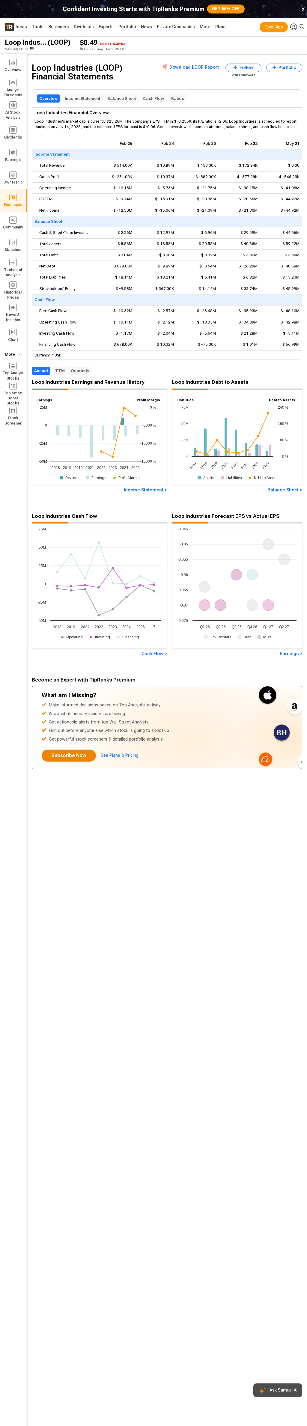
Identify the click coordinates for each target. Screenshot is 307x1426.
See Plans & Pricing (120, 755)
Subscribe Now (68, 755)
